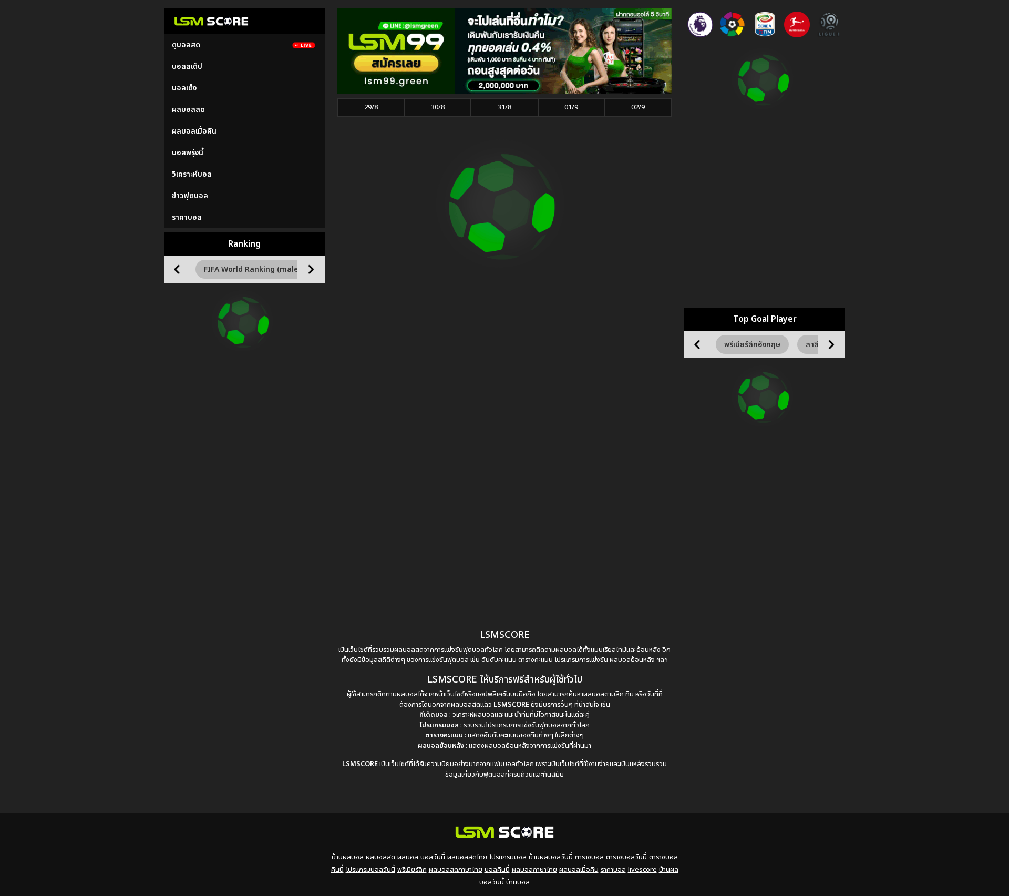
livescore (642, 869)
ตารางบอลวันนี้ (626, 857)
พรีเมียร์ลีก (412, 869)
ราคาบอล (187, 217)
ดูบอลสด (186, 44)
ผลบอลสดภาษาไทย (455, 869)
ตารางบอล (589, 857)
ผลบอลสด (188, 109)
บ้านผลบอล (348, 857)
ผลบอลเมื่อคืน (194, 131)
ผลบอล (407, 857)
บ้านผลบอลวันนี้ (551, 857)
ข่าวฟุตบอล (190, 195)
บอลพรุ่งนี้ (187, 152)
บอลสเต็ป (187, 66)
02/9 (638, 107)
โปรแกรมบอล (508, 857)
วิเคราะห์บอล (192, 174)
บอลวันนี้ (432, 857)
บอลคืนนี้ (497, 869)
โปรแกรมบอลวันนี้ (370, 869)
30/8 (438, 107)
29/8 (371, 107)
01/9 (571, 107)
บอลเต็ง (184, 88)
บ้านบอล (518, 882)
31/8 (504, 107)
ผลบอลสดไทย (467, 857)
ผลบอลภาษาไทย (534, 869)
